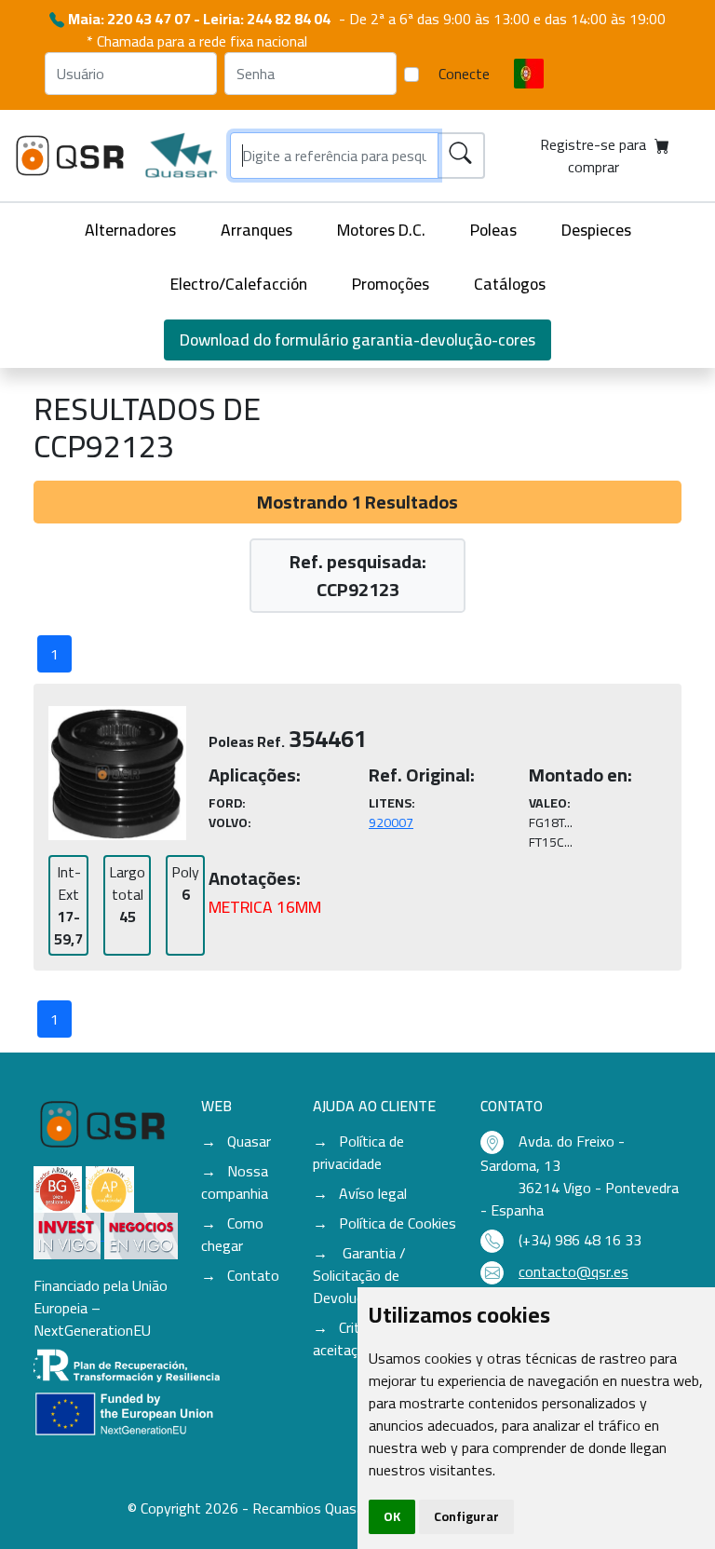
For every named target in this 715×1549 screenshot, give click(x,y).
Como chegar (232, 1234)
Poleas (493, 229)
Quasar (249, 1141)
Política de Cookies (397, 1223)
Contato (253, 1275)
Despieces (596, 229)
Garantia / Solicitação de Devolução (359, 1275)
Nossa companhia (234, 1182)
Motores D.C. (381, 229)
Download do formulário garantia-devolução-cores (357, 339)
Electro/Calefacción (238, 283)
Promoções (390, 283)
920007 (391, 822)
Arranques (256, 229)
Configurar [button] (466, 1516)
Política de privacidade (358, 1152)
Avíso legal (373, 1193)
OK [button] (392, 1516)
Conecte (464, 74)
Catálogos (510, 283)
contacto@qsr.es (573, 1271)
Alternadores (130, 229)
